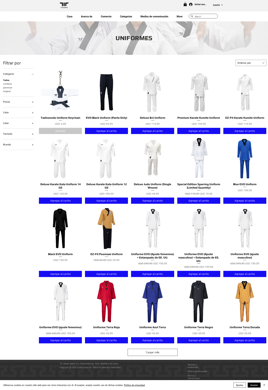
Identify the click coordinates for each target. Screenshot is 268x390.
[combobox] (250, 63)
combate (7, 84)
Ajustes (239, 385)
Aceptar (254, 385)
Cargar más (152, 352)
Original (7, 91)
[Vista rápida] (60, 92)
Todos (6, 80)
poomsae (7, 87)
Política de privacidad (134, 385)
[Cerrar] (264, 385)
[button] (185, 4)
